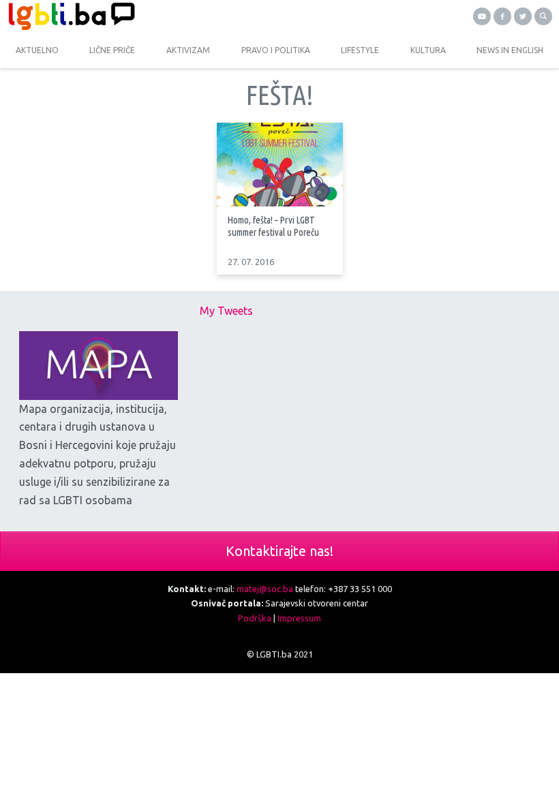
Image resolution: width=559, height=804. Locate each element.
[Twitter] (523, 16)
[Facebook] (502, 16)
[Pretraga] (543, 16)
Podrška (254, 618)
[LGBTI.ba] (140, 16)
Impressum (299, 618)
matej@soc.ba (265, 588)
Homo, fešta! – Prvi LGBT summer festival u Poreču (273, 226)
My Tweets (226, 311)
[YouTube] (482, 16)
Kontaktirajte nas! (279, 551)
